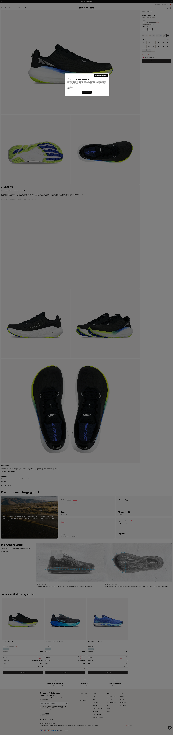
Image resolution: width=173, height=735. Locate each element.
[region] (87, 84)
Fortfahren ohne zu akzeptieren (101, 75)
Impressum (68, 88)
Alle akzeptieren (87, 92)
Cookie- (88, 82)
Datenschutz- (83, 82)
